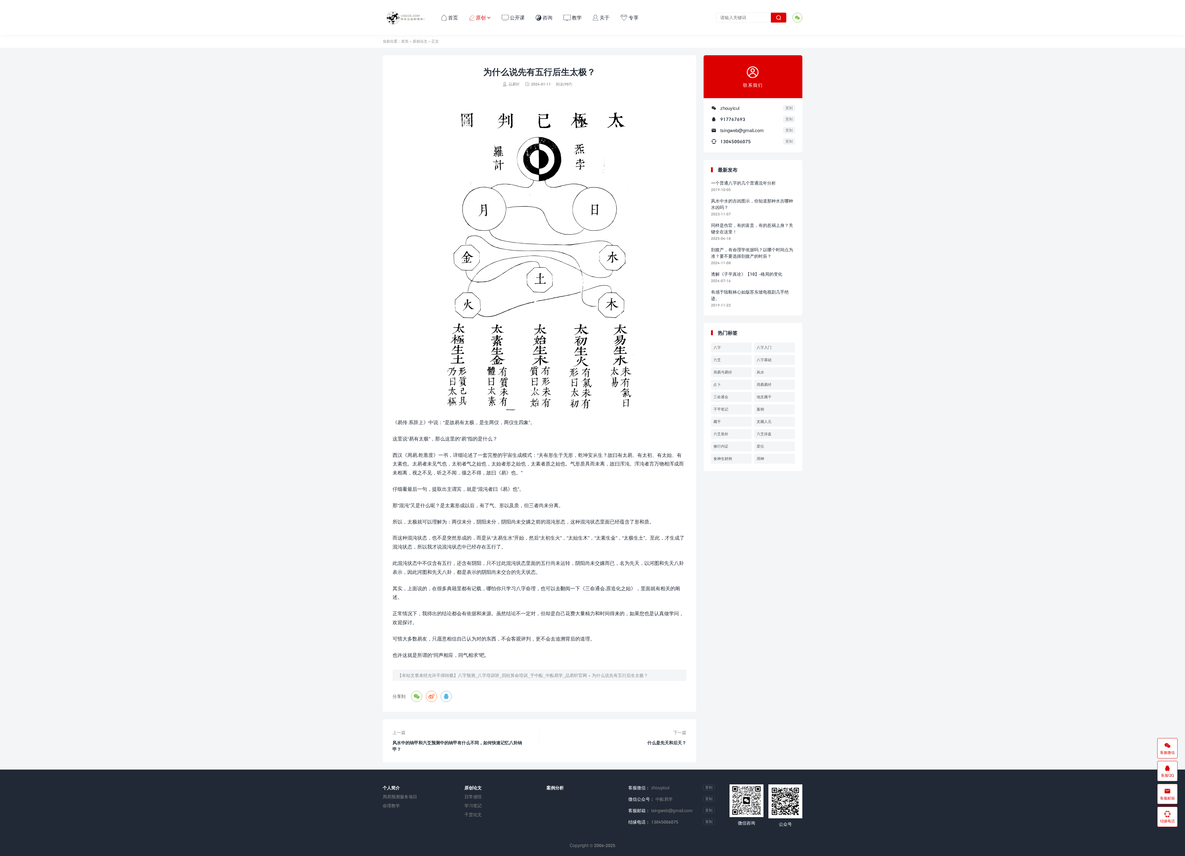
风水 (760, 372)
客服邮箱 (1167, 793)
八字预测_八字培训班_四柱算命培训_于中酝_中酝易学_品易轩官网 (522, 675)
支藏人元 (764, 421)
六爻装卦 (720, 434)
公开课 (513, 17)
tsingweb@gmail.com (742, 130)
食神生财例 (722, 458)
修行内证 (720, 446)
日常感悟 (473, 796)
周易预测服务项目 (400, 796)
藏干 (717, 421)
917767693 (732, 119)
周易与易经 (722, 372)
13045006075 (735, 141)
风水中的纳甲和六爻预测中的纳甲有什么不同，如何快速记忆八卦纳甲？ (457, 746)
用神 (760, 458)
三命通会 (720, 397)
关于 (601, 17)
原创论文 (420, 41)
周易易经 (764, 384)
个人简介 (391, 787)
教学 (572, 17)
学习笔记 (473, 805)
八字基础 (764, 359)
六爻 (717, 359)
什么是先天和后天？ (666, 742)
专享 (629, 17)
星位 (760, 446)
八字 (717, 347)
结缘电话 (1167, 816)
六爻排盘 (764, 434)
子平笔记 (720, 409)
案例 (760, 409)
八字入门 (764, 347)
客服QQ (1167, 771)
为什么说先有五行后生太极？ (620, 675)
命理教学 (391, 805)
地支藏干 (764, 397)
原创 (480, 17)
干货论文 (473, 814)
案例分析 (555, 787)
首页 (449, 17)
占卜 (717, 384)
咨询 (544, 17)
